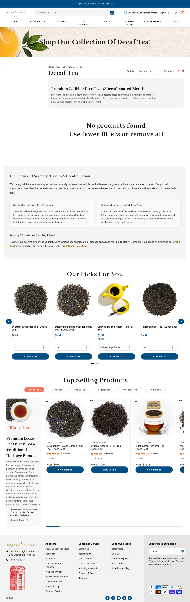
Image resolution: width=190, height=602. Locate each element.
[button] (181, 13)
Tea (57, 67)
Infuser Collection (76, 246)
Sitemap (82, 578)
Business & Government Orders (142, 13)
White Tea (80, 389)
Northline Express (120, 558)
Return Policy (84, 554)
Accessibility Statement (56, 576)
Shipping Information (88, 568)
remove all (146, 134)
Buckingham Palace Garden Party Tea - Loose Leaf (73, 328)
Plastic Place (117, 563)
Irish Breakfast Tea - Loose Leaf (159, 326)
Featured (144, 71)
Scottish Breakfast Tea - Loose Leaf (29, 328)
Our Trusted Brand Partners (54, 565)
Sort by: (131, 71)
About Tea (50, 554)
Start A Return (85, 558)
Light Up (115, 554)
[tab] (92, 363)
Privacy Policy (52, 586)
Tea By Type (66, 67)
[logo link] (20, 544)
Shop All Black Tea (19, 520)
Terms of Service (53, 591)
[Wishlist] (175, 13)
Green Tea (57, 389)
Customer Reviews (54, 581)
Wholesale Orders (54, 572)
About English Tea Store (57, 549)
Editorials (50, 558)
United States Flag (120, 568)
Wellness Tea (130, 389)
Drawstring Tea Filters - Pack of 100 (115, 328)
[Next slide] (181, 321)
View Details (65, 469)
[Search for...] (112, 13)
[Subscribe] (182, 551)
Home (51, 67)
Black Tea (34, 389)
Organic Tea (104, 389)
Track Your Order (86, 563)
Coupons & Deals (86, 573)
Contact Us (83, 549)
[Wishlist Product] (47, 401)
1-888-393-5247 (17, 560)
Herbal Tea (155, 389)
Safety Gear (117, 549)
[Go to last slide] (9, 321)
